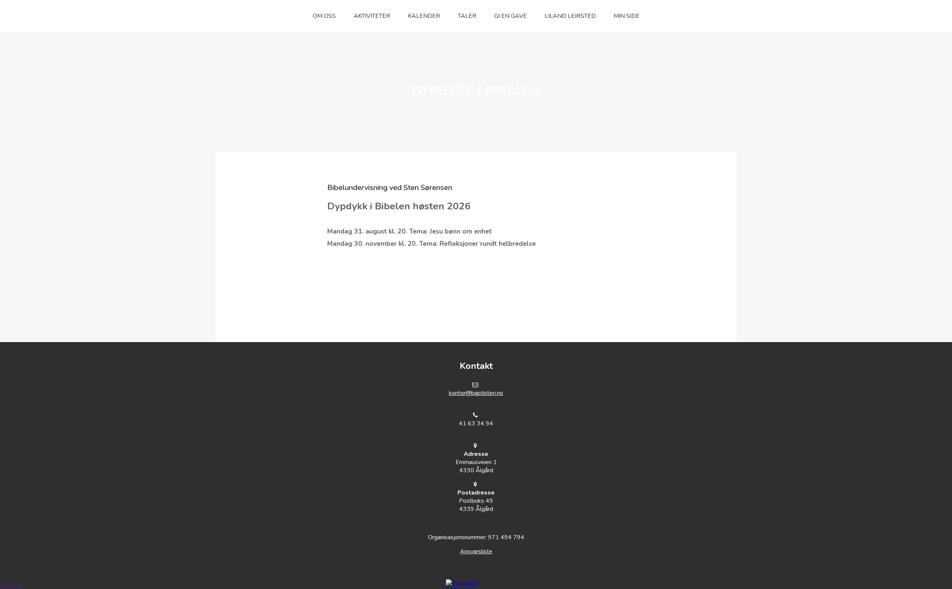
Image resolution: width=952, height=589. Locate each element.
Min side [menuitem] (627, 16)
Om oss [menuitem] (324, 16)
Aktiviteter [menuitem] (372, 16)
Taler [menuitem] (467, 16)
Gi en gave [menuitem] (510, 16)
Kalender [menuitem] (424, 16)
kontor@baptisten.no (476, 393)
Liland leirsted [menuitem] (570, 16)
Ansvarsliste (476, 551)
